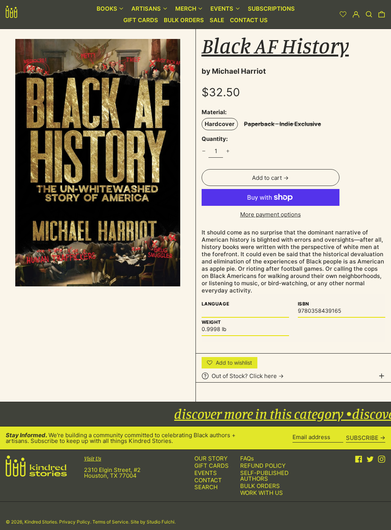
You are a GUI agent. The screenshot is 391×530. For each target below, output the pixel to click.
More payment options (270, 214)
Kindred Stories (40, 522)
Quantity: (215, 139)
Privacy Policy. (75, 522)
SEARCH (206, 487)
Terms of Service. (111, 522)
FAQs (247, 458)
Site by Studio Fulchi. (153, 522)
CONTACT (208, 480)
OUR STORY (211, 458)
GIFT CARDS (211, 465)
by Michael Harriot (234, 71)
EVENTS (205, 473)
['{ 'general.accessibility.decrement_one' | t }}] (203, 151)
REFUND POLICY (263, 465)
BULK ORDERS (260, 486)
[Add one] (228, 151)
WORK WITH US (261, 492)
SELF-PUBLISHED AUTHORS (264, 475)
